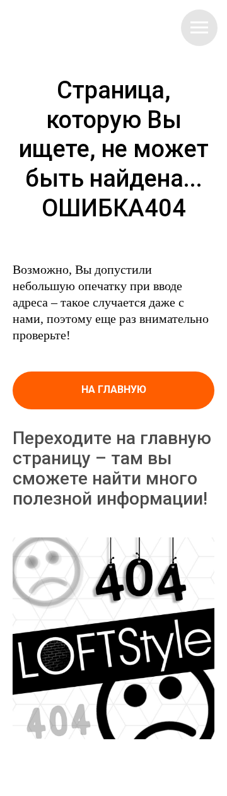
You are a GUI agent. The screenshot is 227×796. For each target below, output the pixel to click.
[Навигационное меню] (199, 27)
